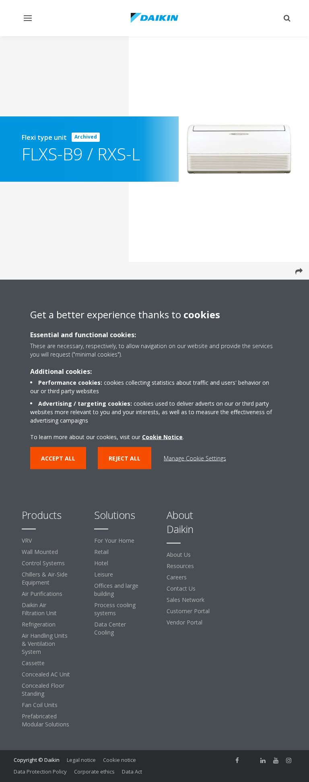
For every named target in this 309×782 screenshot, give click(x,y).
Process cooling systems (115, 609)
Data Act (132, 771)
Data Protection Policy (40, 771)
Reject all (124, 458)
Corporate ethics (94, 771)
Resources (180, 566)
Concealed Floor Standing (43, 689)
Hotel (101, 563)
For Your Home (114, 540)
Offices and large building (116, 589)
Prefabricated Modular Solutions (45, 720)
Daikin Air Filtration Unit (39, 609)
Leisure (103, 574)
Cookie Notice (162, 436)
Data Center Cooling (110, 628)
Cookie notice (119, 759)
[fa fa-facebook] (237, 760)
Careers (177, 577)
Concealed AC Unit (46, 674)
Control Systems (43, 563)
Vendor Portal (184, 622)
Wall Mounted (40, 552)
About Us (179, 554)
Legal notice (81, 759)
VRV (27, 540)
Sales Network (185, 600)
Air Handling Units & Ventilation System (45, 643)
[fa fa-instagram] (288, 760)
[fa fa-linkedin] (263, 760)
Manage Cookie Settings (195, 458)
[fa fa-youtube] (276, 760)
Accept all (58, 458)
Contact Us (181, 588)
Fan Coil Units (40, 705)
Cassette (33, 663)
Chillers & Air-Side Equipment (45, 578)
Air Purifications (42, 593)
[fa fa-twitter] (250, 760)
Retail (101, 552)
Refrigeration (39, 624)
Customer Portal (188, 611)
